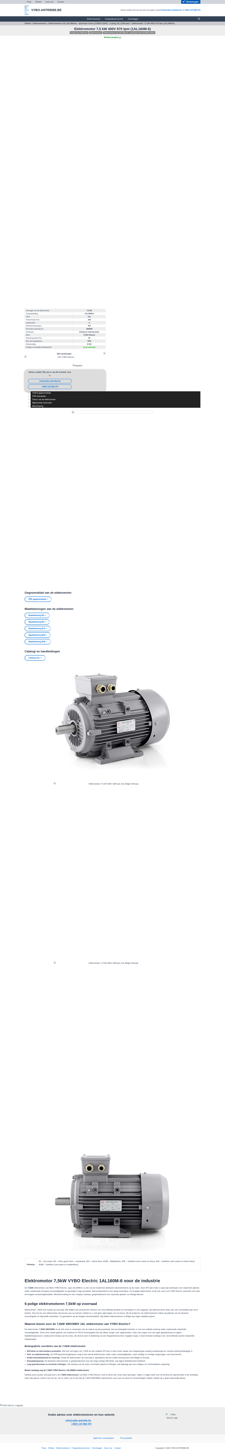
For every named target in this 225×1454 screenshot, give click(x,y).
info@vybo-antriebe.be (171, 10)
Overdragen (133, 19)
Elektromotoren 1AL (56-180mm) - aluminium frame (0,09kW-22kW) (78, 23)
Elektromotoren (93, 19)
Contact (60, 2)
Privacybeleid (126, 1438)
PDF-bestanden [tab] (39, 396)
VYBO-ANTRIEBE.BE (46, 10)
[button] (199, 19)
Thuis (29, 2)
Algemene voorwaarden (103, 1438)
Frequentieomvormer (114, 19)
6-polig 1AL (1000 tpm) (120, 23)
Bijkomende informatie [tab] (42, 403)
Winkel (38, 2)
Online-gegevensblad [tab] (41, 393)
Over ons (49, 2)
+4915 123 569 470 (192, 10)
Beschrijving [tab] (37, 406)
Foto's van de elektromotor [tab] (44, 399)
